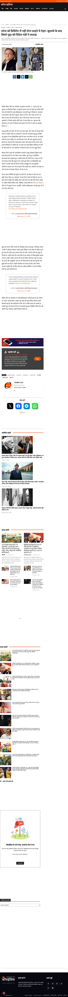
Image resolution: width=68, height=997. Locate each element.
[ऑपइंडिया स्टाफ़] (8, 386)
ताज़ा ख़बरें (3, 647)
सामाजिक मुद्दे (4, 541)
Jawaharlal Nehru (11, 375)
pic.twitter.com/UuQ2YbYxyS (18, 209)
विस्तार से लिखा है (38, 183)
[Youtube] (67, 1)
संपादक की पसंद (19, 27)
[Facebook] (57, 1)
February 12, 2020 (23, 216)
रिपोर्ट (13, 27)
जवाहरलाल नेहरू (5, 377)
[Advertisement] (10, 603)
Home (2, 24)
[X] (63, 1)
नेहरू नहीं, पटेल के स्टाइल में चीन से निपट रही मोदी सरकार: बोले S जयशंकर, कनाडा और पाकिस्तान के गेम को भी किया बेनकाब (23, 483)
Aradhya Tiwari (27, 554)
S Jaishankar (25, 375)
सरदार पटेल (11, 377)
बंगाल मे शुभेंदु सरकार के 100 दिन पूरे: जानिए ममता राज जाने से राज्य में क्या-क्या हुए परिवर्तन (15, 582)
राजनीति (7, 24)
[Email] (27, 77)
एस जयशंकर (39, 375)
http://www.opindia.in (19, 385)
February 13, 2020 (23, 291)
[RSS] (61, 1)
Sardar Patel (32, 375)
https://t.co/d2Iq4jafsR (22, 283)
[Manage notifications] (3, 993)
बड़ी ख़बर (3, 27)
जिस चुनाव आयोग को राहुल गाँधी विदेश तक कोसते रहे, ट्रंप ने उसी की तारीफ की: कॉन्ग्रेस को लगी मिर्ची (37, 569)
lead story (19, 375)
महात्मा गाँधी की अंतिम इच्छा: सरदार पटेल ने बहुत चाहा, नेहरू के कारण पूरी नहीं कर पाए (22, 509)
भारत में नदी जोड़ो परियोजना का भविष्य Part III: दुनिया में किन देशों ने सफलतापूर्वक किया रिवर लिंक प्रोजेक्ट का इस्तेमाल (25, 755)
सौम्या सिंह (3, 554)
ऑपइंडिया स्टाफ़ (39, 44)
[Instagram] (59, 1)
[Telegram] (22, 77)
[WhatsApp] (65, 1)
